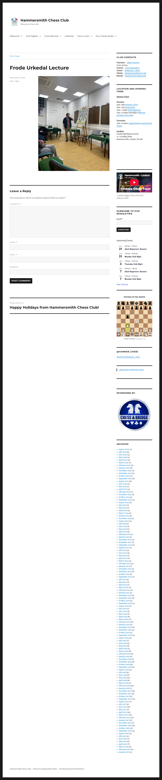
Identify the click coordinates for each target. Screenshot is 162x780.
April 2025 (123, 489)
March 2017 (123, 715)
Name (13, 242)
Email (13, 255)
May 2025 (123, 487)
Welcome (14, 36)
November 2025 (125, 473)
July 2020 (122, 609)
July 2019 (122, 641)
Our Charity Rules (105, 36)
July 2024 (122, 505)
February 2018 (124, 686)
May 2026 (123, 457)
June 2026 (123, 455)
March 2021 (123, 587)
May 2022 (123, 556)
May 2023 (122, 529)
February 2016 (124, 749)
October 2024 (124, 497)
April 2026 (123, 460)
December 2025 (125, 471)
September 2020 (125, 603)
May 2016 (122, 741)
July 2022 (122, 550)
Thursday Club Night (134, 264)
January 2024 (124, 516)
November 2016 (125, 725)
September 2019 (125, 635)
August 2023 (124, 521)
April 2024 (123, 510)
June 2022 (123, 553)
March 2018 (123, 683)
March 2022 (123, 561)
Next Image (14, 56)
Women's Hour (131, 105)
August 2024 (124, 502)
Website (14, 267)
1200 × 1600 (14, 81)
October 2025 (124, 476)
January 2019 (124, 656)
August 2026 (124, 449)
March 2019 (123, 651)
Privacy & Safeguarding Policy (45, 769)
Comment (15, 204)
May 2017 (122, 710)
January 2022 (124, 566)
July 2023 (122, 524)
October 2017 (124, 696)
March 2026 (124, 463)
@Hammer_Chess (132, 71)
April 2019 (123, 648)
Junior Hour (130, 107)
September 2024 (125, 500)
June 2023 (123, 526)
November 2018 (125, 662)
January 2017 (124, 720)
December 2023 (125, 518)
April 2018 (123, 680)
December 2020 (125, 595)
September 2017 (125, 699)
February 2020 (124, 622)
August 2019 (124, 638)
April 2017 (123, 712)
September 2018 (125, 667)
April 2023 (123, 532)
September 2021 (125, 577)
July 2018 (122, 672)
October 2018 (124, 664)
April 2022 (123, 558)
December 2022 (125, 540)
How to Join (83, 36)
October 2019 (124, 633)
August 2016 (124, 733)
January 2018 (124, 688)
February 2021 (124, 590)
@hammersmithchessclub (135, 73)
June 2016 (123, 739)
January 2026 (124, 468)
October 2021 (124, 574)
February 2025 (124, 492)
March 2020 (123, 619)
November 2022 (125, 542)
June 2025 (123, 484)
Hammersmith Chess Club (45, 20)
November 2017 (125, 694)
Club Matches (51, 36)
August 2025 (124, 481)
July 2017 (122, 704)
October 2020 (124, 601)
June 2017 (123, 707)
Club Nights (32, 36)
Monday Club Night (133, 256)
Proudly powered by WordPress (71, 769)
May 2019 (122, 646)
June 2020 (123, 611)
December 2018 (125, 659)
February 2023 (124, 534)
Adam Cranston (133, 63)
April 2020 (123, 617)
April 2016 (123, 744)
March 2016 (123, 747)
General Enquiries (132, 68)
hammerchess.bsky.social (135, 76)
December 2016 (125, 723)
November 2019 (125, 630)
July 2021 (122, 579)
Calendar (69, 36)
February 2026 (124, 465)
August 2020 (124, 606)
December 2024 (125, 494)
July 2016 (122, 736)
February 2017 (124, 718)
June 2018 (123, 675)
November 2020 (125, 598)
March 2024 (123, 513)
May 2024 (123, 508)
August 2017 (124, 702)
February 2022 (124, 564)
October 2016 (124, 728)
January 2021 (124, 593)
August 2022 (124, 548)
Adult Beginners (134, 110)
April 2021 (123, 585)
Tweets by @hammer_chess (128, 357)
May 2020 (123, 614)
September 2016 (125, 731)
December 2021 (125, 569)
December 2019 (125, 627)
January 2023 (124, 537)
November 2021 (125, 571)
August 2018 (124, 670)
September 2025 (125, 479)
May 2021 (122, 582)
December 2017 (125, 691)
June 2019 (123, 643)
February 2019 (124, 654)
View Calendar (122, 284)
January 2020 (124, 625)
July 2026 (122, 452)
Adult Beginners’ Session (136, 249)
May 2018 (122, 678)
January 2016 (124, 752)
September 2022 (125, 545)
